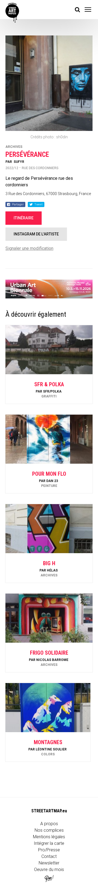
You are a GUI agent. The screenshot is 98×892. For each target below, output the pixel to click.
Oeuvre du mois (49, 869)
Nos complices (49, 830)
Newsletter (49, 863)
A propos (49, 823)
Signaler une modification (29, 248)
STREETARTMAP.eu (49, 810)
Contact (49, 856)
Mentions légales (49, 836)
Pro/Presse (49, 849)
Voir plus (49, 389)
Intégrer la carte (49, 843)
